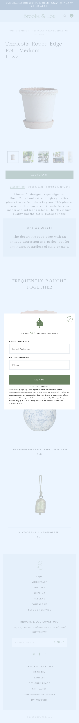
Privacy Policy (16, 403)
